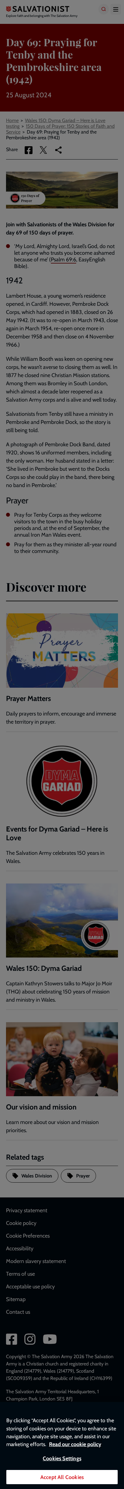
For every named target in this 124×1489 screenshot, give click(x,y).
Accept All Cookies (62, 1477)
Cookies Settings (62, 1458)
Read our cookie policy (75, 1444)
